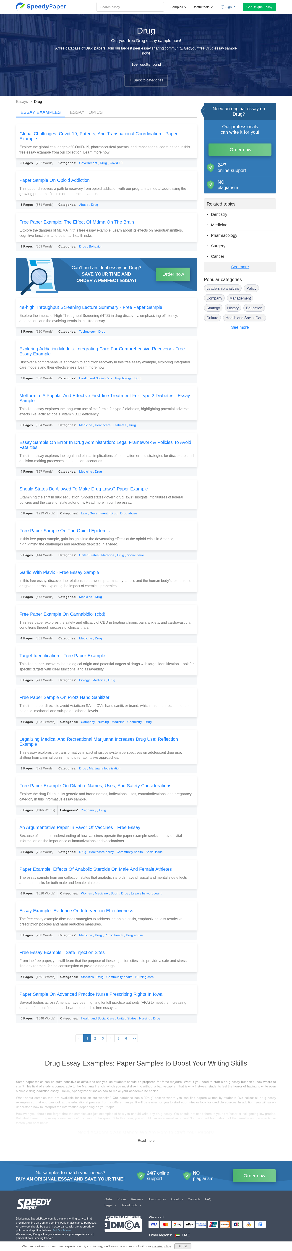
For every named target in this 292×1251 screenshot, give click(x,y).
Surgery (218, 246)
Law (84, 513)
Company (88, 722)
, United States (126, 1018)
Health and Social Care (96, 378)
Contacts (194, 1199)
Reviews (137, 1199)
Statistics (88, 977)
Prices (121, 1199)
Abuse (84, 204)
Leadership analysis (222, 288)
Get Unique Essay (259, 7)
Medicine (86, 425)
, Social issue (134, 555)
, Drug (103, 163)
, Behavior (94, 246)
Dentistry (219, 214)
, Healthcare (102, 425)
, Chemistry (134, 722)
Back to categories (148, 80)
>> (134, 1038)
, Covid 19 (115, 163)
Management (240, 298)
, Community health (129, 852)
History (233, 308)
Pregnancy (89, 810)
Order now (173, 274)
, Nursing (103, 722)
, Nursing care (143, 977)
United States (89, 555)
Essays (22, 102)
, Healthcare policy (101, 852)
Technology (87, 331)
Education (254, 308)
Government (88, 163)
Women (87, 893)
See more (240, 267)
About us (176, 1199)
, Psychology (123, 378)
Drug (83, 246)
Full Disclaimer (61, 1230)
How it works (157, 1199)
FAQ (208, 1199)
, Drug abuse (127, 513)
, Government (98, 513)
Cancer (217, 256)
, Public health (113, 935)
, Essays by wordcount (145, 893)
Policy (251, 288)
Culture (212, 318)
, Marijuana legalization (103, 768)
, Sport (114, 893)
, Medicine (107, 555)
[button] (41, 7)
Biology (85, 680)
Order (108, 1199)
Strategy (213, 308)
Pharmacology (224, 235)
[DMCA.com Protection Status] (123, 1227)
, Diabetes (119, 425)
